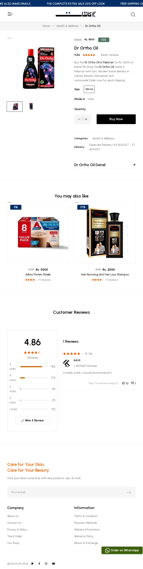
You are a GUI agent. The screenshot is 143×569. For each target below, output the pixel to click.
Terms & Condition (86, 516)
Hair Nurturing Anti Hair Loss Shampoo (105, 274)
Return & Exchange (86, 543)
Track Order (14, 536)
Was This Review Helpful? (104, 383)
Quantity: (80, 109)
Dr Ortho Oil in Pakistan (99, 62)
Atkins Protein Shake (38, 274)
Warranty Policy (83, 536)
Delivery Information (87, 529)
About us (13, 516)
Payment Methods (85, 523)
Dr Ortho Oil (106, 67)
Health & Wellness (68, 26)
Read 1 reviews (110, 55)
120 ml (89, 89)
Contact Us (14, 523)
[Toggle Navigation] (9, 14)
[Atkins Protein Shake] (38, 232)
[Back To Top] (132, 558)
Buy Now (116, 119)
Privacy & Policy (17, 529)
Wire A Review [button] (34, 420)
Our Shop (13, 543)
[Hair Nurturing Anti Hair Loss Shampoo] (105, 232)
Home (46, 26)
